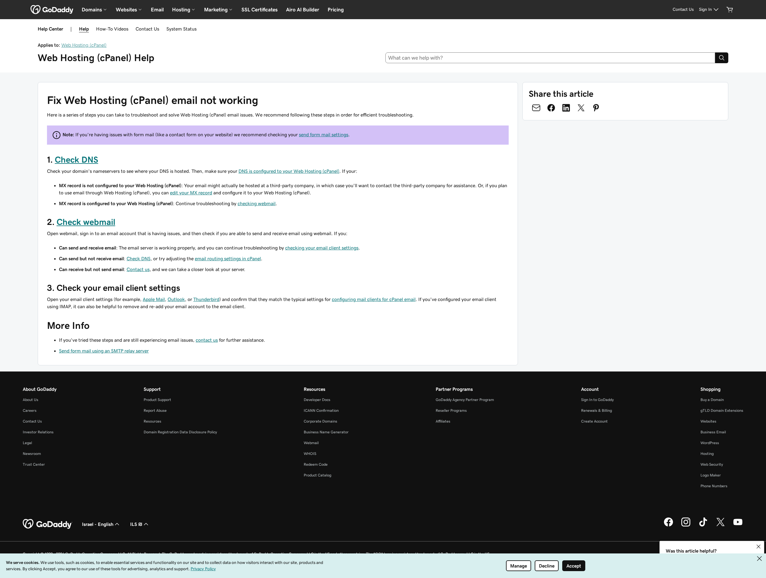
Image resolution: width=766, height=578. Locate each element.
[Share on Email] (536, 108)
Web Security (711, 464)
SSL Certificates (259, 9)
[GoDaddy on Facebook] (668, 525)
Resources (152, 421)
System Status (181, 28)
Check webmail (86, 222)
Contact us (138, 269)
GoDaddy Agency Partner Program (465, 400)
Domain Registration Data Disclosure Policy (180, 432)
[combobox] (550, 57)
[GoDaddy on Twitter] (720, 525)
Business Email (713, 432)
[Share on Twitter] (581, 108)
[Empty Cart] (730, 9)
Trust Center (34, 464)
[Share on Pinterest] (596, 108)
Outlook (176, 299)
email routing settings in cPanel (228, 258)
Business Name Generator (326, 432)
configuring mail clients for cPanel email (374, 299)
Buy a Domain (712, 400)
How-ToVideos (112, 28)
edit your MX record (191, 192)
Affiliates (443, 421)
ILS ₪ (136, 524)
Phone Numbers (713, 486)
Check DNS (76, 159)
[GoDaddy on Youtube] (737, 525)
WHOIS (310, 454)
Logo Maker (710, 475)
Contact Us (147, 28)
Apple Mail (154, 299)
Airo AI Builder (302, 9)
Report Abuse (155, 410)
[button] (758, 546)
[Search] (721, 57)
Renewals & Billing (596, 410)
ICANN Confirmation (321, 410)
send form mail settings (323, 134)
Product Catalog (317, 475)
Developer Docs (317, 400)
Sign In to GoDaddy (597, 400)
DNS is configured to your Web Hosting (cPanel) (288, 171)
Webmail (311, 443)
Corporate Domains (320, 421)
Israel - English (97, 524)
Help (84, 28)
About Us (30, 400)
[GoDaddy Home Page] (47, 524)
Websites (708, 421)
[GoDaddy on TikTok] (703, 525)
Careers (30, 410)
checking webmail (257, 203)
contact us (207, 340)
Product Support (157, 400)
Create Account (594, 421)
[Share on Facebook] (551, 108)
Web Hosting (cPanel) (84, 45)
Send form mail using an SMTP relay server (104, 350)
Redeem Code (316, 464)
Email (157, 9)
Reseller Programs (451, 410)
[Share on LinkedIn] (566, 108)
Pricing (336, 9)
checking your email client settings (321, 247)
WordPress (709, 443)
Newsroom (32, 454)
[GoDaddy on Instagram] (685, 525)
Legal (27, 443)
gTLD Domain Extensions (721, 410)
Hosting (707, 454)
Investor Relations (38, 432)
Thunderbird (206, 299)
